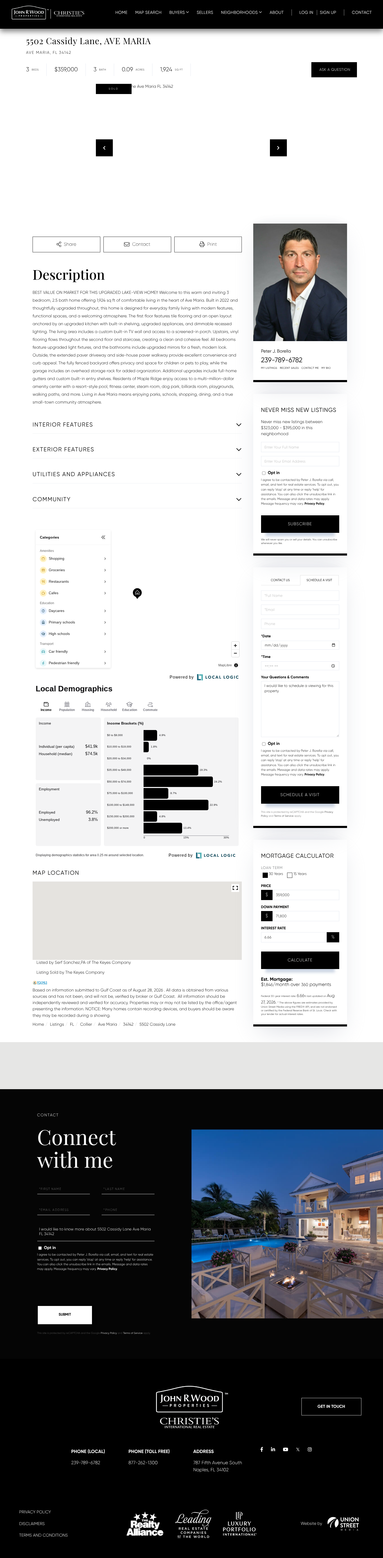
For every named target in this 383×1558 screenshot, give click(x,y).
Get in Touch (331, 1406)
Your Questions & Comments (285, 677)
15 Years (300, 874)
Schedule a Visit (319, 580)
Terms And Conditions (43, 1535)
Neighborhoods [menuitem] (239, 12)
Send (64, 1315)
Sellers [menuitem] (205, 12)
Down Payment (275, 907)
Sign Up (328, 12)
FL (72, 1024)
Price (266, 886)
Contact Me (310, 368)
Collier (86, 1024)
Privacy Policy (314, 504)
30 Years (276, 874)
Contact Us (280, 580)
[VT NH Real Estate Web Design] (343, 1524)
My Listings (269, 368)
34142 (128, 1024)
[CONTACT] (334, 69)
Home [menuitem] (121, 12)
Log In (306, 12)
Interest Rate (273, 928)
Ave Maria (107, 1024)
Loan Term (272, 868)
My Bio (326, 368)
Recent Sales (289, 368)
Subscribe (300, 523)
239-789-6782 (281, 360)
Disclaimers (32, 1523)
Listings (57, 1024)
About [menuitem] (277, 12)
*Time (266, 657)
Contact (362, 12)
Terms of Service (284, 816)
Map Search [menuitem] (148, 12)
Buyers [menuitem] (177, 12)
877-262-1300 (143, 1463)
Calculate (300, 960)
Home (38, 1024)
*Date (266, 636)
